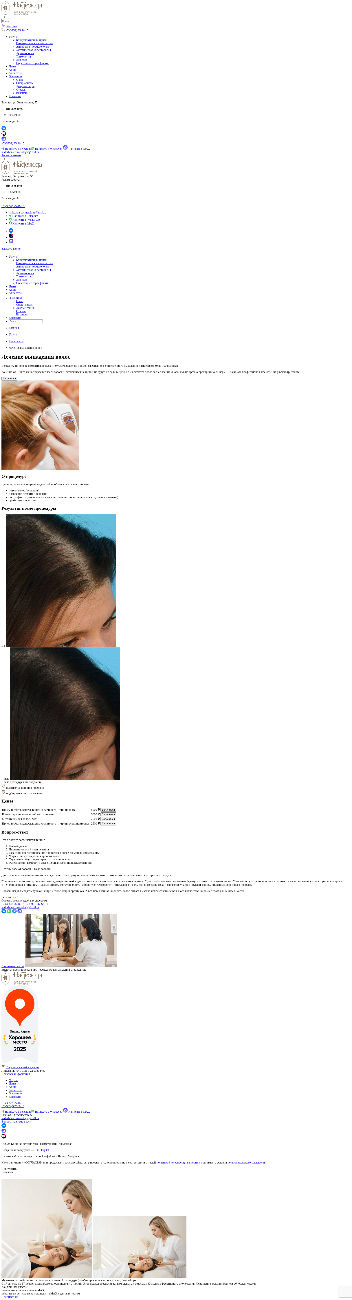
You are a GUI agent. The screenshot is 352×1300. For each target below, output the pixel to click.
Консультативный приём (31, 40)
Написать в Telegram (17, 148)
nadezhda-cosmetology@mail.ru (20, 152)
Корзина (12, 26)
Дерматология (25, 53)
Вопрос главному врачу (16, 1121)
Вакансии (22, 92)
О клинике (15, 76)
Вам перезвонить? (12, 966)
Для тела (21, 59)
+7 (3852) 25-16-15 (12, 143)
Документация (25, 86)
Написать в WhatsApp (48, 148)
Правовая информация (15, 1073)
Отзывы (21, 89)
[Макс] (11, 242)
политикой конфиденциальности (178, 1162)
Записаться (9, 378)
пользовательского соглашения (247, 1162)
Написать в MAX (79, 148)
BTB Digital (41, 1150)
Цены (12, 66)
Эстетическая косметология (33, 49)
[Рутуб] (11, 237)
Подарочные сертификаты (32, 63)
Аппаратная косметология (32, 46)
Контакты (15, 96)
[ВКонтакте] (11, 231)
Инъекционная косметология (34, 43)
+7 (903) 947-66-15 (36, 903)
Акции (13, 69)
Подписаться (9, 1296)
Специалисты (24, 83)
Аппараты (15, 73)
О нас (19, 79)
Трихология (23, 56)
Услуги (13, 36)
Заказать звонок (11, 155)
